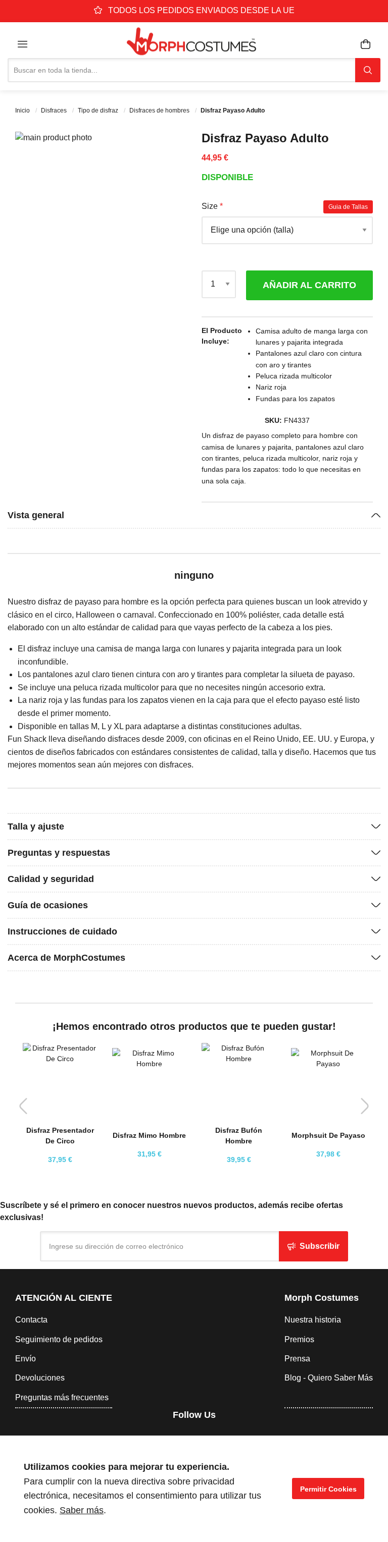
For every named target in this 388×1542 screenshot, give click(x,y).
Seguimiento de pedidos (59, 1339)
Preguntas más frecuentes (62, 1397)
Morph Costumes (321, 1297)
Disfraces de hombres (160, 110)
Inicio (23, 110)
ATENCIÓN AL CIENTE (63, 1297)
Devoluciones (40, 1377)
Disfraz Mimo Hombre (149, 1135)
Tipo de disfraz (99, 110)
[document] (194, 1489)
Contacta (31, 1319)
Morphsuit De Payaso (328, 1135)
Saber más (82, 1510)
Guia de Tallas (348, 206)
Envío (25, 1358)
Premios (299, 1339)
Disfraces (54, 110)
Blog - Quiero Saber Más (328, 1377)
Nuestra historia (312, 1319)
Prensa (297, 1358)
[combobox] (181, 70)
